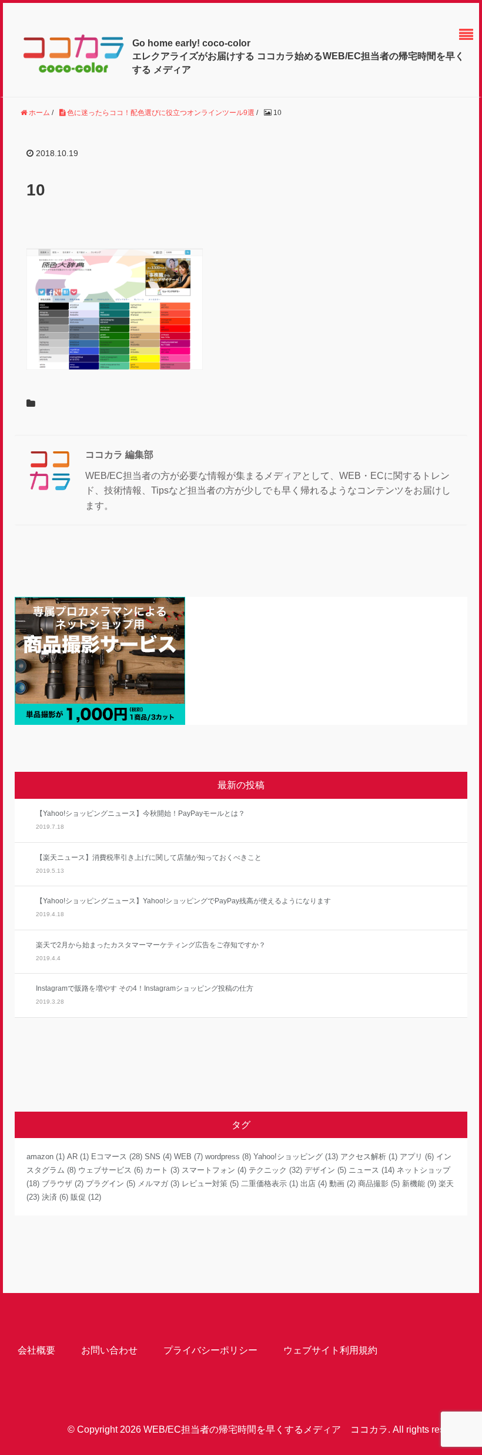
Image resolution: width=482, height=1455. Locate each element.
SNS (158, 1156)
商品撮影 (379, 1183)
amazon (45, 1156)
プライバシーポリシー (210, 1350)
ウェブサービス (110, 1170)
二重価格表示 (269, 1183)
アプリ (417, 1156)
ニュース (371, 1170)
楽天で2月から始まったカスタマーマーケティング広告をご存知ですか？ (151, 945)
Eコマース (116, 1156)
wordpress (228, 1156)
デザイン (325, 1170)
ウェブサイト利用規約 (330, 1350)
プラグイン (110, 1183)
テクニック (275, 1170)
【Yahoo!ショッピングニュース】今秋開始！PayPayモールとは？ (140, 813)
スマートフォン (214, 1170)
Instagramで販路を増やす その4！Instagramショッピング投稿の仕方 (144, 988)
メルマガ (158, 1183)
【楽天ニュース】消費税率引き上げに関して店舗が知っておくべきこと (149, 857)
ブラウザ (62, 1183)
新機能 (419, 1183)
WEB (188, 1156)
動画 (342, 1183)
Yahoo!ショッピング (295, 1156)
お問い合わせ (109, 1350)
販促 (86, 1197)
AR (78, 1156)
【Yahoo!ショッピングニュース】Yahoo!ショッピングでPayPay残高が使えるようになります (183, 901)
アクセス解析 (368, 1156)
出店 (313, 1183)
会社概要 (36, 1350)
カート (162, 1170)
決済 (55, 1197)
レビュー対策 (210, 1183)
